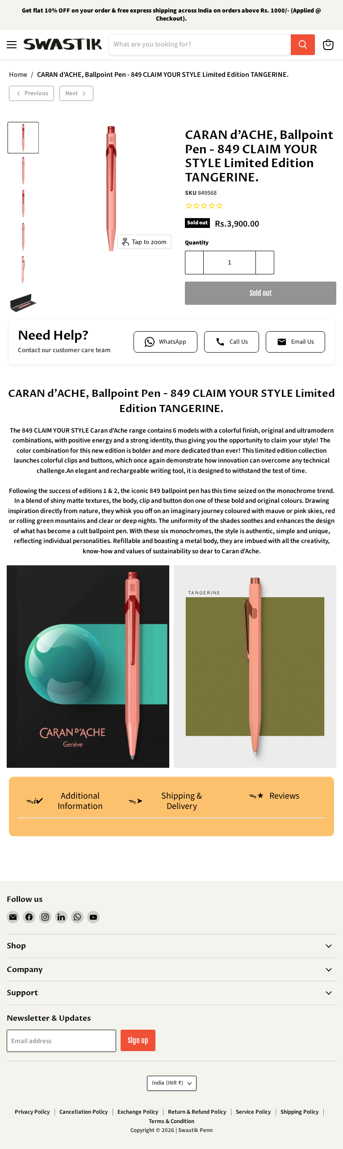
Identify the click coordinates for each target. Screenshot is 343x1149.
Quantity (197, 243)
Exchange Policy (137, 1112)
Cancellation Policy (83, 1112)
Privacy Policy (32, 1112)
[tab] (69, 802)
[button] (23, 137)
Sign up (138, 1040)
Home (18, 75)
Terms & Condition (171, 1121)
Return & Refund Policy (197, 1112)
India (167, 1083)
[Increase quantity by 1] (265, 262)
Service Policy (253, 1112)
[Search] (303, 44)
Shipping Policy (299, 1112)
